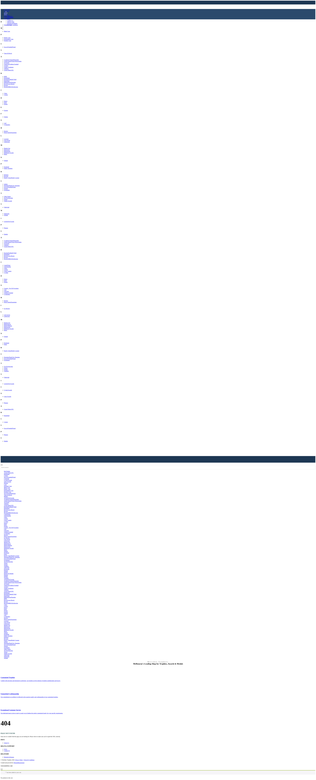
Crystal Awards (8, 390)
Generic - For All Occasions (11, 288)
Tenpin (6, 369)
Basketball (6, 81)
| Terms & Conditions (28, 760)
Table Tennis (7, 196)
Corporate (6, 11)
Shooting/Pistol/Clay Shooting (12, 185)
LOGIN (6, 26)
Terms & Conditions (12, 25)
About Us (9, 16)
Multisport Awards (9, 152)
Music (5, 154)
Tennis (5, 199)
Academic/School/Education (11, 60)
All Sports (6, 62)
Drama (5, 104)
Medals (6, 14)
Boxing (6, 85)
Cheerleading (7, 266)
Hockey (6, 131)
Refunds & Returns (12, 23)
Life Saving (7, 140)
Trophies (6, 18)
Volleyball (6, 207)
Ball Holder (7, 9)
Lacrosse (6, 139)
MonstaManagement (19, 762)
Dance (5, 101)
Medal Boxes (7, 324)
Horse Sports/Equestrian (10, 132)
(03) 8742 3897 (9, 28)
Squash (6, 188)
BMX (5, 76)
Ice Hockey (7, 308)
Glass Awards (7, 396)
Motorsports (7, 151)
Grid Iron (6, 291)
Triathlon (6, 371)
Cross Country (8, 271)
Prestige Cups (7, 40)
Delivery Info (10, 22)
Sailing (6, 184)
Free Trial (6, 29)
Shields (6, 234)
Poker (5, 344)
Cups (5, 12)
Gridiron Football (8, 293)
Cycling (6, 272)
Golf (5, 123)
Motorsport (7, 150)
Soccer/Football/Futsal (10, 47)
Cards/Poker (7, 265)
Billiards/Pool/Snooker (10, 82)
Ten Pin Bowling (8, 198)
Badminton (7, 78)
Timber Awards (8, 201)
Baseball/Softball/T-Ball (10, 79)
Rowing (6, 176)
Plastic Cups (7, 37)
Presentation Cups (8, 39)
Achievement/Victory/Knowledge (12, 61)
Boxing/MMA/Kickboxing (11, 87)
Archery (6, 65)
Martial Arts (7, 148)
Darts (5, 102)
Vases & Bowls (8, 53)
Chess (5, 93)
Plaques (6, 228)
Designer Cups (8, 25)
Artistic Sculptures (8, 67)
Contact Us (10, 20)
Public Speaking (8, 168)
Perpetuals (6, 15)
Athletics (6, 68)
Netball (6, 160)
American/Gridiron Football (11, 64)
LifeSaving (7, 142)
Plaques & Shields (8, 17)
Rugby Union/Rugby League (11, 178)
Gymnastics (7, 124)
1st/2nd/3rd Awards (9, 221)
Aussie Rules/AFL (9, 70)
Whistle (6, 215)
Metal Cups (7, 31)
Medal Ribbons (8, 326)
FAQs (8, 19)
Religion (6, 175)
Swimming (7, 190)
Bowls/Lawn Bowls (9, 84)
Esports (6, 110)
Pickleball (6, 167)
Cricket (6, 95)
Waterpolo (6, 213)
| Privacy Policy (19, 760)
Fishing (6, 117)
